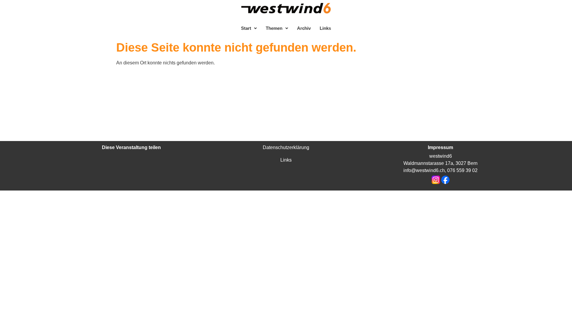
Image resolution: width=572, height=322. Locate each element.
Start (246, 28)
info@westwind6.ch (424, 170)
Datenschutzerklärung (286, 147)
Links (325, 28)
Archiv (304, 28)
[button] (249, 28)
